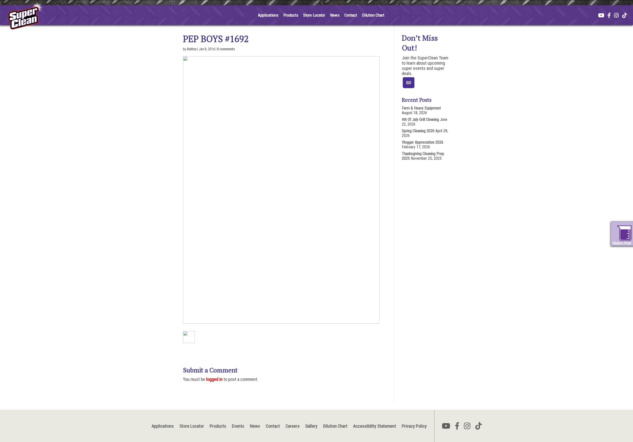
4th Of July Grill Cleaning (420, 119)
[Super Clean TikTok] (624, 15)
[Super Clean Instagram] (616, 15)
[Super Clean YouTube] (601, 15)
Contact (350, 15)
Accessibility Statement (374, 426)
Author (192, 49)
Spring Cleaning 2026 (418, 131)
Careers (293, 426)
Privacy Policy (414, 426)
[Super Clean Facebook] (609, 15)
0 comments (226, 49)
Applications (268, 15)
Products (290, 15)
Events (238, 426)
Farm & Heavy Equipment (421, 108)
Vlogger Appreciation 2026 (422, 142)
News (334, 15)
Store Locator (314, 15)
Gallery (311, 426)
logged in (214, 379)
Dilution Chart (373, 15)
